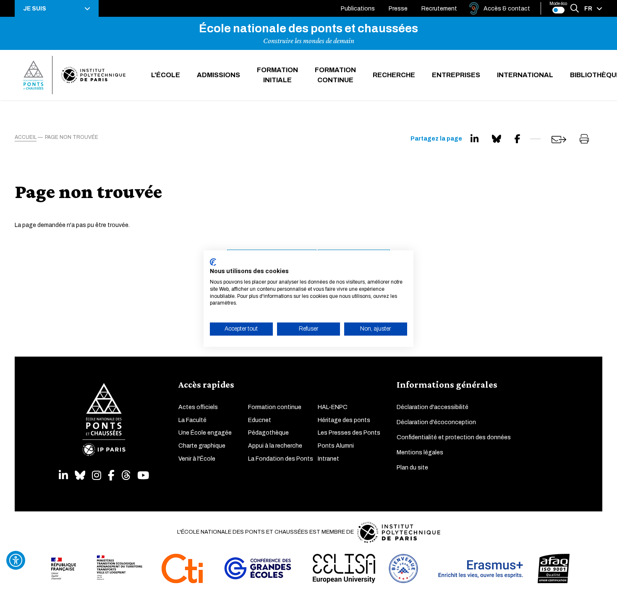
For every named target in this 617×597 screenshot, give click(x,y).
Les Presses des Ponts (349, 433)
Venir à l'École (196, 459)
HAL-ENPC (333, 407)
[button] (57, 8)
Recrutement (439, 8)
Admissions (218, 74)
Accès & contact (507, 8)
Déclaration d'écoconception (436, 422)
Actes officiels (198, 407)
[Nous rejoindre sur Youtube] (143, 475)
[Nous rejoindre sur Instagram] (96, 475)
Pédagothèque (268, 433)
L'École (165, 74)
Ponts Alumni (336, 446)
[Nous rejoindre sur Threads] (126, 475)
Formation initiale (277, 74)
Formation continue (335, 74)
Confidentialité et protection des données (454, 437)
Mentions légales (420, 452)
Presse (398, 8)
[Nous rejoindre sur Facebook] (111, 475)
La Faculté (192, 420)
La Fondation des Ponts (280, 459)
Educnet (259, 420)
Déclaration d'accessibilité (432, 407)
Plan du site (412, 467)
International (525, 74)
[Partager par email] (559, 139)
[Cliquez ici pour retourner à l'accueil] (74, 75)
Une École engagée (205, 433)
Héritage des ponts (344, 420)
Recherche (394, 74)
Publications (358, 8)
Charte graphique (201, 446)
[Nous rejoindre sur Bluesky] (80, 475)
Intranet (328, 459)
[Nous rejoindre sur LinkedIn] (63, 475)
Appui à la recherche (275, 446)
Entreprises (456, 74)
